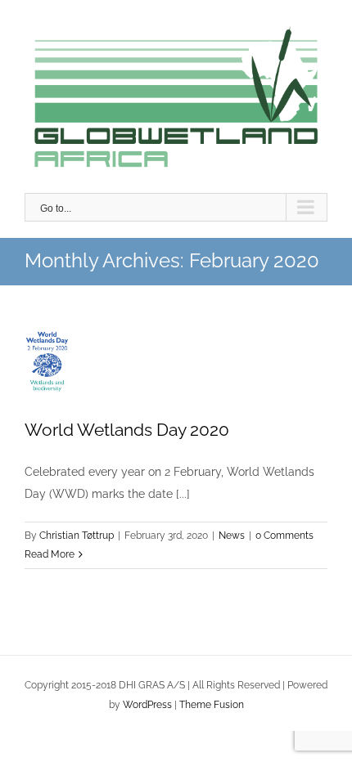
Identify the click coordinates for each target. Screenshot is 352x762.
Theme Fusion (211, 704)
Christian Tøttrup (76, 535)
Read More (49, 554)
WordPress (147, 704)
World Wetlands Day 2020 (50, 349)
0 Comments (284, 535)
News (232, 535)
